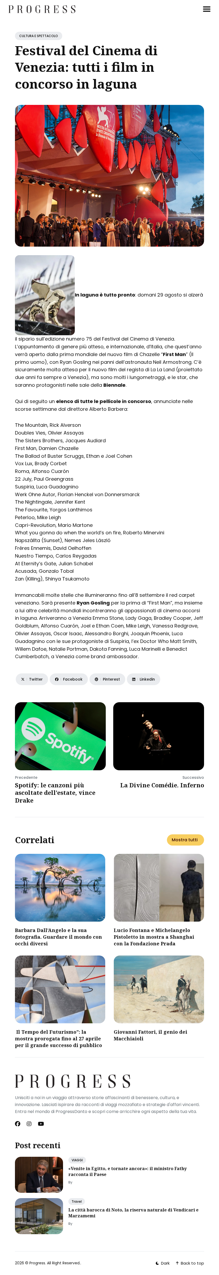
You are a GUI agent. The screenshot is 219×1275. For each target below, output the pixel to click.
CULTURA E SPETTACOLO (38, 36)
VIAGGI (77, 1160)
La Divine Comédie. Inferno (162, 785)
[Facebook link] (18, 1124)
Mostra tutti (185, 840)
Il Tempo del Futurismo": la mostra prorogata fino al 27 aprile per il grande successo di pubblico (58, 1038)
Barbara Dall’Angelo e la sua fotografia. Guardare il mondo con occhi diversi (58, 937)
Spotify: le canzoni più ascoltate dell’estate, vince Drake (55, 792)
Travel (77, 1201)
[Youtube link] (41, 1124)
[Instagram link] (29, 1124)
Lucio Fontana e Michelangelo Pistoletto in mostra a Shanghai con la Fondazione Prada (154, 937)
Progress (37, 1263)
